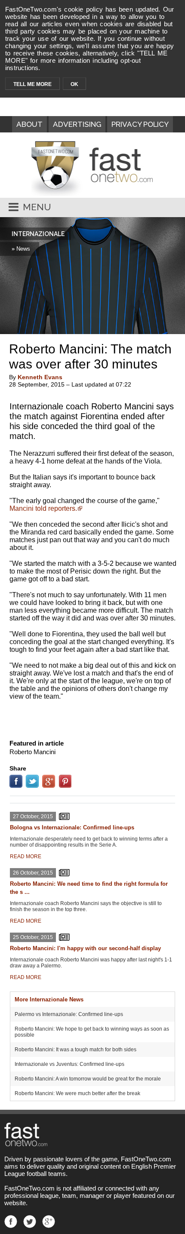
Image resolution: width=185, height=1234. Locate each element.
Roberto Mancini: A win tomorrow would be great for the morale (88, 1079)
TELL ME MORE (32, 84)
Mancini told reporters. (43, 508)
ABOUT (29, 124)
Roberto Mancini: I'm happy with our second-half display (85, 948)
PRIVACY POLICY (140, 124)
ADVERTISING (77, 124)
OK (74, 84)
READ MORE (25, 856)
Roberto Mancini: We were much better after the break (77, 1093)
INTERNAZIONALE (38, 233)
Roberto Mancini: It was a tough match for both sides (75, 1050)
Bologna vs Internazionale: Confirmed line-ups (72, 827)
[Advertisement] (92, 718)
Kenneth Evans (40, 377)
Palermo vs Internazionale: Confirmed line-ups (69, 1014)
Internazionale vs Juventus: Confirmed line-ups (69, 1064)
